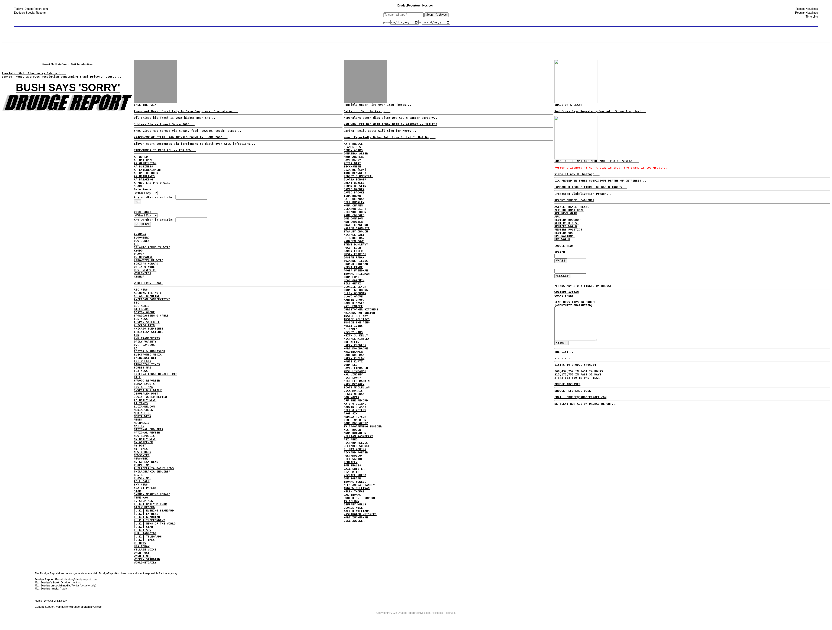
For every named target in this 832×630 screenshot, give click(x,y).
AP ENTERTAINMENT (148, 169)
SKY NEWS (141, 484)
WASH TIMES (142, 556)
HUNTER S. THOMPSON (359, 498)
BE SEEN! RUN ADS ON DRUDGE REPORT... (585, 403)
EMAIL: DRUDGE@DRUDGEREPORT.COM (580, 397)
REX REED (351, 439)
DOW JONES (142, 240)
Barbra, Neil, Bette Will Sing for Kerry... (380, 130)
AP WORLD (141, 156)
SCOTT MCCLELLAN (357, 387)
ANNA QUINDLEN (355, 433)
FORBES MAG (142, 367)
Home (38, 600)
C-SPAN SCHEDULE (147, 322)
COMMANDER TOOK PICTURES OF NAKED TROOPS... (590, 187)
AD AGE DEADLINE (147, 296)
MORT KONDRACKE (356, 348)
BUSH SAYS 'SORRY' (68, 87)
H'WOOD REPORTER (147, 380)
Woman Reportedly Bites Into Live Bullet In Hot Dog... (390, 137)
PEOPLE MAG (142, 465)
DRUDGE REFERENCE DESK (572, 390)
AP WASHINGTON (145, 163)
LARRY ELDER (353, 251)
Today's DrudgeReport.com (31, 8)
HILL (137, 377)
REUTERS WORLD (565, 226)
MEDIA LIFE (142, 413)
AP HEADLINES (144, 176)
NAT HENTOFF (353, 306)
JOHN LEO (351, 364)
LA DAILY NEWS (145, 400)
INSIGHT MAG (143, 387)
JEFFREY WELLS (355, 504)
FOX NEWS (141, 370)
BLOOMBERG (142, 237)
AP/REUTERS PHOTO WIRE (152, 182)
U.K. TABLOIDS (145, 533)
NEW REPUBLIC (144, 435)
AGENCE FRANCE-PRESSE (571, 206)
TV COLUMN (351, 501)
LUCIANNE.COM (144, 406)
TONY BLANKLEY (355, 173)
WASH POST (142, 552)
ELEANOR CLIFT (355, 208)
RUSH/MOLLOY (353, 455)
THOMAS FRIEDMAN (357, 273)
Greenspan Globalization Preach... (583, 193)
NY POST (140, 445)
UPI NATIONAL (564, 236)
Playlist (64, 588)
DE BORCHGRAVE (355, 238)
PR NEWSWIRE (143, 257)
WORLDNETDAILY (145, 562)
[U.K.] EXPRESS (146, 513)
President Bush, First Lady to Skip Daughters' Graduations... (186, 111)
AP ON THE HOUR (146, 173)
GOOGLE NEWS (564, 245)
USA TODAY (142, 546)
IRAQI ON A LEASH (568, 104)
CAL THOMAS (352, 494)
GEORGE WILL (353, 507)
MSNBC (138, 419)
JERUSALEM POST (146, 393)
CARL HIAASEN (354, 303)
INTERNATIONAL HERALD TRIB (155, 374)
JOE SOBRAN (352, 478)
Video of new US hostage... (577, 174)
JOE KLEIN (351, 342)
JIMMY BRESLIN (355, 186)
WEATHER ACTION (566, 292)
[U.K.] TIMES (144, 539)
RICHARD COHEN (355, 212)
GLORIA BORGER (355, 179)
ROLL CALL (142, 481)
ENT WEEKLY (142, 361)
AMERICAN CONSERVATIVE (152, 299)
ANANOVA (140, 234)
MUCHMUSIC (142, 422)
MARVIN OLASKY (355, 407)
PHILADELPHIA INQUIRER (152, 471)
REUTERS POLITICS (568, 229)
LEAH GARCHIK (354, 280)
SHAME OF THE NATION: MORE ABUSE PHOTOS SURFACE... (596, 161)
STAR (137, 491)
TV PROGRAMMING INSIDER (363, 426)
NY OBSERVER (143, 442)
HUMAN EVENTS (144, 383)
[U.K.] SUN (142, 530)
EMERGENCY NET (145, 357)
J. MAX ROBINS (355, 449)
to (420, 23)
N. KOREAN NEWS (146, 461)
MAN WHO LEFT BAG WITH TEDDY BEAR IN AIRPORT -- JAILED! (390, 124)
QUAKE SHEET (564, 295)
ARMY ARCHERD (354, 156)
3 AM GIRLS (352, 147)
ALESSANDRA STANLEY (359, 485)
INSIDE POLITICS (357, 319)
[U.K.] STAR (143, 526)
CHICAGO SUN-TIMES (148, 328)
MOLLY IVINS (353, 325)
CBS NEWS (141, 318)
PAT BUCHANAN (354, 199)
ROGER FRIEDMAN (356, 270)
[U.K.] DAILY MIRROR (150, 504)
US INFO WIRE (144, 266)
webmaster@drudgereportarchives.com (79, 606)
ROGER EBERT (353, 247)
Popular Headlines (806, 12)
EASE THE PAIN (145, 104)
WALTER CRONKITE (357, 228)
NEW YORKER (142, 452)
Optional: (386, 23)
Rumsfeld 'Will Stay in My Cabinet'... (34, 73)
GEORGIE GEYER (355, 286)
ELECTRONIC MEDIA (148, 354)
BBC (136, 302)
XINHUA (139, 276)
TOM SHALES (352, 465)
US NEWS (140, 543)
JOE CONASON (353, 218)
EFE (136, 244)
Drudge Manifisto (71, 582)
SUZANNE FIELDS (356, 260)
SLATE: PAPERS (145, 487)
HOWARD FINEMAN (356, 264)
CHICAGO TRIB (144, 325)
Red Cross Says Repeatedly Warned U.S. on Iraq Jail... (600, 111)
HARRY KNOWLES (355, 345)
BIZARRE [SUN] (355, 169)
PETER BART (352, 163)
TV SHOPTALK (143, 500)
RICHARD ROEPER (356, 452)
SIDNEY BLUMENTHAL (358, 176)
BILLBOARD (142, 309)
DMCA (48, 600)
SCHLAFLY (351, 462)
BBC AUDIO (142, 305)
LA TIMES (141, 403)
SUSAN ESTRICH (355, 254)
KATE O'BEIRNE (355, 403)
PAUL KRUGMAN (354, 355)
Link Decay (60, 600)
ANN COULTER (353, 221)
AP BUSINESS (143, 166)
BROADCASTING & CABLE (151, 315)
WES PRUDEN (352, 429)
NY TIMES (141, 448)
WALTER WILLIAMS (357, 511)
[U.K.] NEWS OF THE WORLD (155, 523)
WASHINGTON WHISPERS (360, 514)
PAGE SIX (351, 413)
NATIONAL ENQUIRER (148, 429)
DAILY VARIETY (145, 341)
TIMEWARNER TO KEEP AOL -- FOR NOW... (165, 150)
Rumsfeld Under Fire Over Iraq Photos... (377, 104)
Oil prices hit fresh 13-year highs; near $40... (174, 117)
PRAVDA (139, 253)
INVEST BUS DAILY (148, 390)
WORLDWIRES (142, 273)
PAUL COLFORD (354, 215)
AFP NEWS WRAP (565, 213)
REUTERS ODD (564, 232)
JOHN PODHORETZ (356, 423)
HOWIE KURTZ (353, 361)
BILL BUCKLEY (354, 202)
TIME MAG (141, 497)
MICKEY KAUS (353, 332)
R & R (138, 474)
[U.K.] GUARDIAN (147, 517)
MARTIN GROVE (354, 299)
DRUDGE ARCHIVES (567, 384)
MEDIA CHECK (143, 409)
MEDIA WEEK (142, 416)
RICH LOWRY (352, 377)
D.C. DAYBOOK (144, 344)
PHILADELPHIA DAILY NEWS (154, 468)
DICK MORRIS (353, 390)
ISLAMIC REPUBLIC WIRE (152, 247)
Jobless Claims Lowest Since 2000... (164, 124)
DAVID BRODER (354, 189)
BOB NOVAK (351, 397)
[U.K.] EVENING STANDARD (154, 510)
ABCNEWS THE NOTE (148, 292)
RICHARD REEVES (356, 442)
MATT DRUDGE (353, 143)
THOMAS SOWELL (355, 481)
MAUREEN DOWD (354, 241)
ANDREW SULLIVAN (357, 488)
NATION (139, 426)
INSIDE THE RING (357, 322)
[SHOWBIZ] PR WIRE (148, 260)
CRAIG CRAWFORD (356, 225)
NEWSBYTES (142, 455)
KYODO (138, 250)
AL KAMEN (351, 329)
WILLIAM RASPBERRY (358, 436)
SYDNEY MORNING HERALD (152, 494)
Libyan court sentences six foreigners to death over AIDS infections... (194, 143)
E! (135, 348)
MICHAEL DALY (354, 234)
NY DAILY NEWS (145, 439)
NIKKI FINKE (353, 267)
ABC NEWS (141, 289)
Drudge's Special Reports (30, 12)
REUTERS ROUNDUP (567, 219)
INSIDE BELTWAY (356, 316)
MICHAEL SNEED (355, 475)
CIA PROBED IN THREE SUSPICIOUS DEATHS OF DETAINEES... (600, 180)
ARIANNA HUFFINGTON (359, 312)
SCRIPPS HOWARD (146, 263)
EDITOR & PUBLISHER (149, 351)
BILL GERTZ (352, 283)
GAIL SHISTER (354, 468)
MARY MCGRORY (354, 384)
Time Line (812, 16)
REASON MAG (142, 478)
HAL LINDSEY (353, 374)
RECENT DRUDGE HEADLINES (574, 200)
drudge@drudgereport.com (81, 579)
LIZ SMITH (351, 472)
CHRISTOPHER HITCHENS (361, 309)
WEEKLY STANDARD (147, 559)
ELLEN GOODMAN (355, 293)
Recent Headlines (807, 8)
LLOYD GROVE (353, 296)
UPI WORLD (562, 239)
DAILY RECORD (144, 507)
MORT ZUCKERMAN (356, 517)
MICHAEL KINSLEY (357, 338)
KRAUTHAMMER (353, 351)
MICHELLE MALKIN (357, 381)
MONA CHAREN (353, 205)
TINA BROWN (352, 195)
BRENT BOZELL (354, 182)
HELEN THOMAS (354, 491)
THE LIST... (564, 351)
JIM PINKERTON (355, 420)
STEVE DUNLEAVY (356, 244)
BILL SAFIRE (353, 459)
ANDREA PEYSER (355, 416)
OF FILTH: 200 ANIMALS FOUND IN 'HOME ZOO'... (181, 137)
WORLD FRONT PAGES (148, 283)
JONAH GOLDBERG (356, 290)
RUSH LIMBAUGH (355, 371)
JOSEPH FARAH (354, 257)
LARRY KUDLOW (354, 358)
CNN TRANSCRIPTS (147, 338)
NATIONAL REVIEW (147, 432)
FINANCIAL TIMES (147, 364)
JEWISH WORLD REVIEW (150, 396)
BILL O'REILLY (355, 410)
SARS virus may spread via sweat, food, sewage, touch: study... (187, 130)
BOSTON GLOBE (144, 312)
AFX (557, 216)
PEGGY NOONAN (354, 394)
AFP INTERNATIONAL (569, 210)
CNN (136, 335)
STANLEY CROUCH (356, 231)
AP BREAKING (143, 179)
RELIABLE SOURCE (357, 446)
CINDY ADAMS (353, 150)
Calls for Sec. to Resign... (367, 111)
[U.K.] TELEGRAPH (148, 536)
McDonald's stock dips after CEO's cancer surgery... (391, 117)
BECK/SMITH (352, 166)
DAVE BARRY (352, 160)
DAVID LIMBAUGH (356, 368)
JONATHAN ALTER (356, 153)
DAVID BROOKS (354, 192)
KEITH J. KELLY (356, 335)
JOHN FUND (351, 277)
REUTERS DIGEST (566, 223)
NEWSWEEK (141, 458)
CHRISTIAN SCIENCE (148, 331)
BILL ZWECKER (354, 520)
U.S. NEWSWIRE (145, 270)
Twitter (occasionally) (84, 585)
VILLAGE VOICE (145, 549)
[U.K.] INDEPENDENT (149, 520)
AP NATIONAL (143, 160)
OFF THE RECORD (356, 400)
